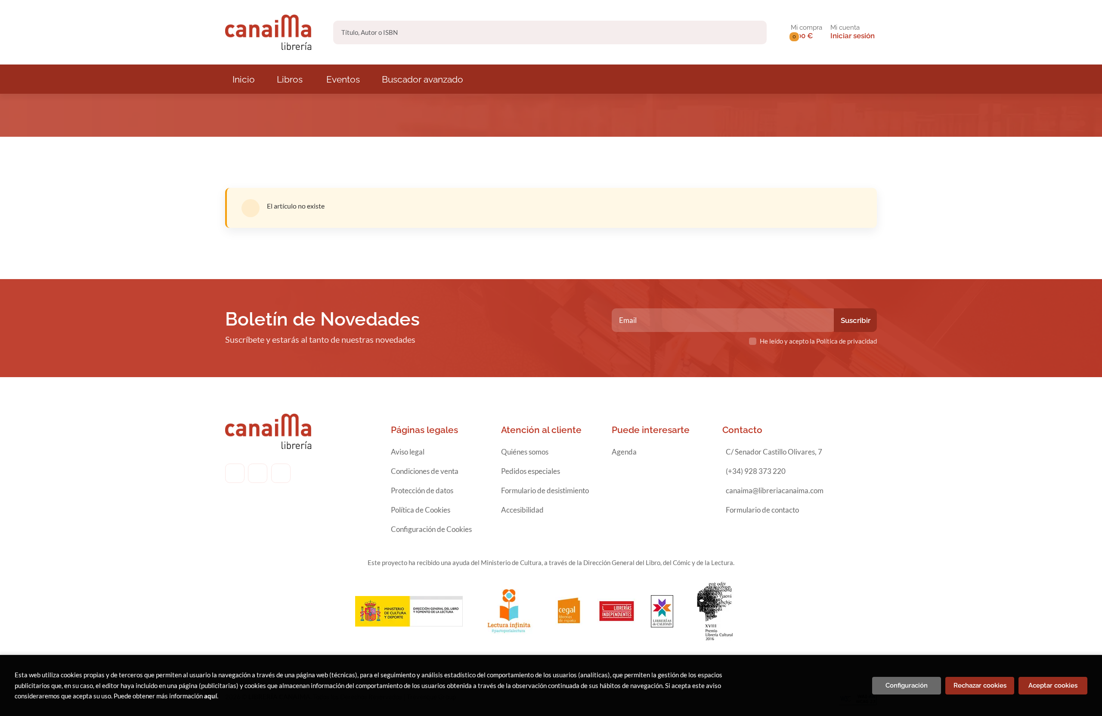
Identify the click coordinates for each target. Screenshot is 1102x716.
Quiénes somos (524, 451)
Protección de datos (422, 490)
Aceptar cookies (1052, 685)
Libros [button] (290, 79)
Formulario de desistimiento (545, 490)
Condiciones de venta (424, 471)
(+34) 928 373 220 (756, 471)
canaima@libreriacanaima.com (774, 490)
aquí (210, 696)
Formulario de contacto (762, 509)
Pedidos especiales (530, 471)
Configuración (906, 685)
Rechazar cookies (979, 685)
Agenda (624, 451)
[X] (281, 473)
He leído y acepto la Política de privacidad (818, 341)
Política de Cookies (420, 509)
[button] (806, 32)
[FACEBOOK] (235, 473)
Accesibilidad (522, 509)
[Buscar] (753, 32)
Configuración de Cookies (431, 529)
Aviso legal (407, 451)
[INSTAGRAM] (257, 473)
